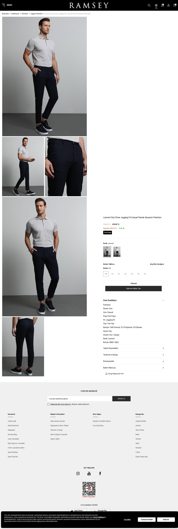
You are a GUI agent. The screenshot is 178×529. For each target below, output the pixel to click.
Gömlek (138, 439)
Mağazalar (11, 430)
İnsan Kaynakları (13, 439)
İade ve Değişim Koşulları (58, 434)
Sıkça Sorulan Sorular (57, 421)
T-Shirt (138, 452)
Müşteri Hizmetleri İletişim (102, 421)
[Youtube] (89, 473)
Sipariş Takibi (55, 439)
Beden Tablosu (108, 264)
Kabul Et (166, 520)
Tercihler (127, 520)
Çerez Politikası (13, 452)
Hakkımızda (12, 421)
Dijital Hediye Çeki (142, 457)
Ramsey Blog (12, 434)
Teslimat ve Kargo (56, 430)
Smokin (138, 426)
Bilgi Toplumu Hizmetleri (16, 443)
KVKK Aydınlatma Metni (16, 448)
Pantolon (25, 14)
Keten (137, 434)
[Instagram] (78, 473)
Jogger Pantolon (36, 14)
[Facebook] (100, 473)
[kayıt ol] (168, 5)
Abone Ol (121, 399)
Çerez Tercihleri (13, 457)
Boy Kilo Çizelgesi (157, 264)
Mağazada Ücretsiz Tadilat (59, 426)
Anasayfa (5, 14)
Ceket (137, 443)
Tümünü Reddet (147, 520)
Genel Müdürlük (13, 426)
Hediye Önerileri (141, 421)
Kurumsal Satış (98, 426)
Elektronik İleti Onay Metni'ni (60, 404)
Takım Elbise (140, 430)
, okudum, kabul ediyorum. (70, 404)
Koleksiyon (15, 14)
